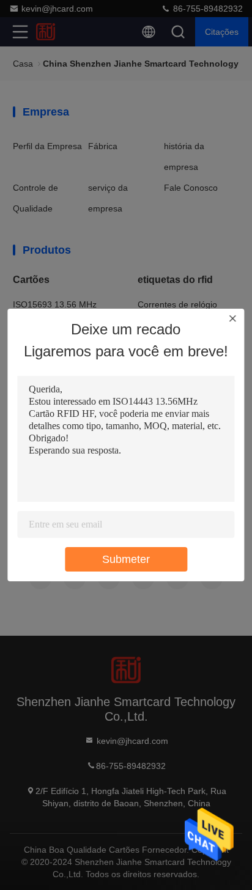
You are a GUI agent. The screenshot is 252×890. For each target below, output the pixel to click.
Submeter (126, 559)
